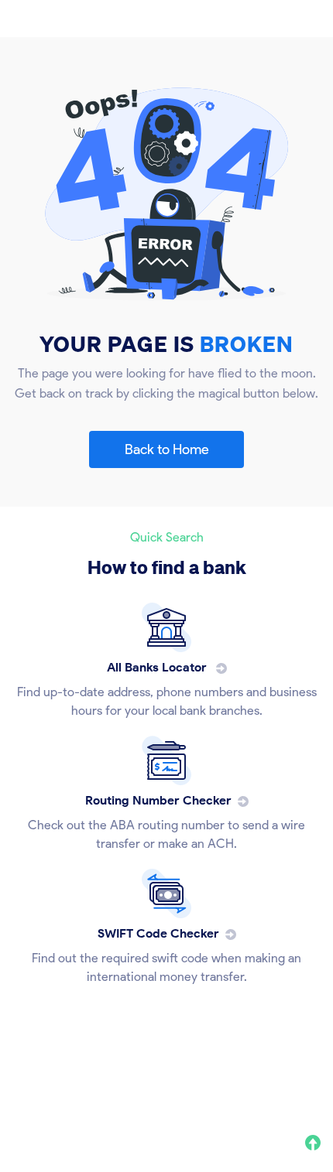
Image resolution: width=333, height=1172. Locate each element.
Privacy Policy (108, 1090)
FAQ (294, 1090)
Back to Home (167, 449)
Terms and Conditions (212, 1090)
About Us (34, 1090)
